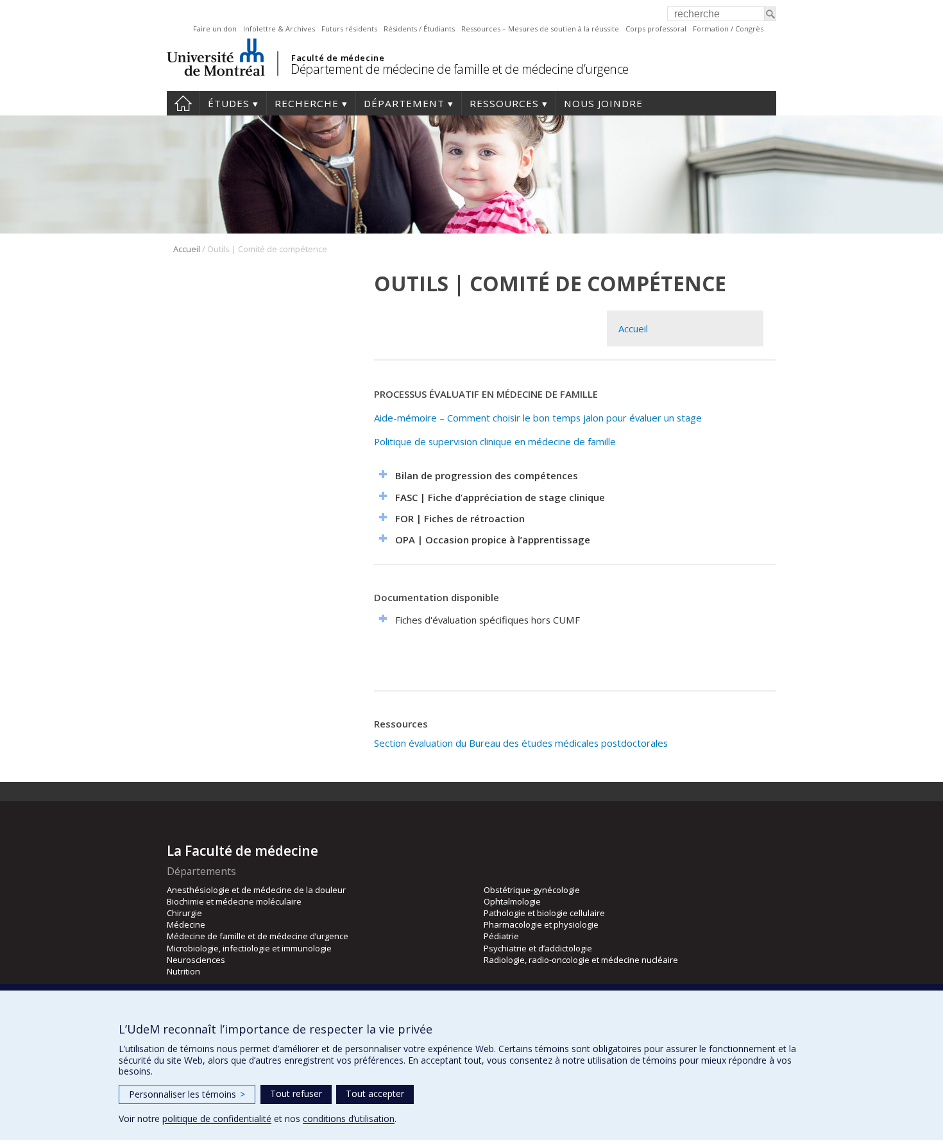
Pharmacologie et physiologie (541, 924)
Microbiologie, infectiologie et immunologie (249, 948)
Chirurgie (184, 913)
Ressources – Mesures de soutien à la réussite (540, 28)
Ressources (504, 103)
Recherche (307, 103)
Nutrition (183, 971)
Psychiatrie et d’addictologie (538, 948)
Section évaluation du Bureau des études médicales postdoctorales (521, 742)
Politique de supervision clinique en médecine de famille (495, 441)
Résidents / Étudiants (419, 28)
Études (229, 103)
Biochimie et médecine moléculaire (234, 901)
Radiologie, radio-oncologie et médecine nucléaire (581, 960)
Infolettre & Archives (279, 28)
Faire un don (215, 28)
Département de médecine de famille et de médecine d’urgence (460, 69)
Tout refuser (296, 1093)
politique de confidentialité (216, 1118)
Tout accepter (375, 1093)
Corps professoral (655, 28)
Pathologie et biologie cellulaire (544, 913)
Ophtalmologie (512, 901)
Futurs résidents (349, 28)
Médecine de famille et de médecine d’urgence (257, 936)
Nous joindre (603, 103)
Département (404, 103)
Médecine (186, 924)
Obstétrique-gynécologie (532, 890)
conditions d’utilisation (349, 1118)
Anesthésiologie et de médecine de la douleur (256, 890)
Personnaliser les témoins (187, 1094)
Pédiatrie (501, 936)
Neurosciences (196, 960)
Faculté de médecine (337, 58)
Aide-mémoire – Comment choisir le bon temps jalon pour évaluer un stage (538, 417)
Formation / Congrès (728, 28)
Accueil (183, 103)
